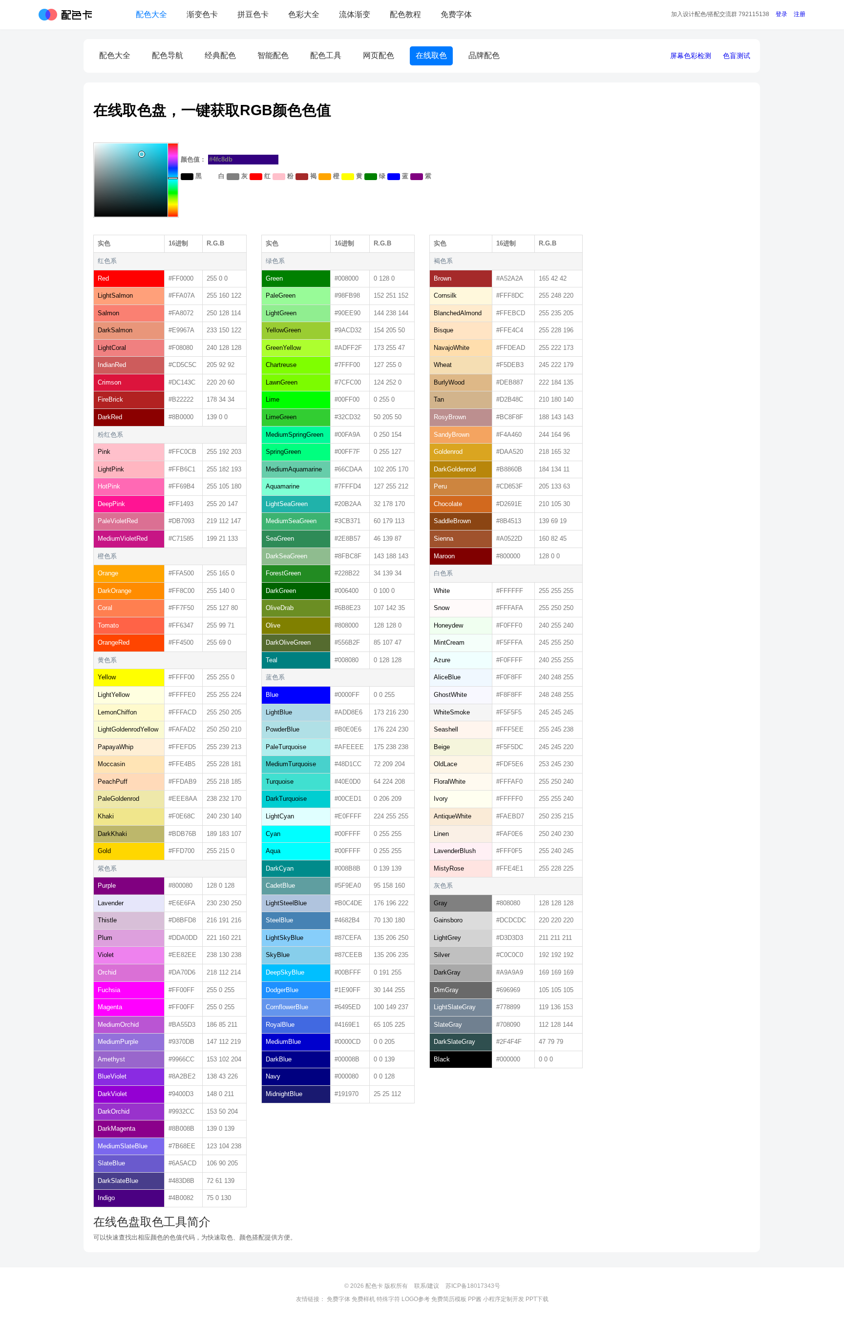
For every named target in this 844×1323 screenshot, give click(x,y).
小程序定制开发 (503, 1299)
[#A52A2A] (301, 176)
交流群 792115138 (720, 14)
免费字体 (456, 14)
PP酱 (475, 1299)
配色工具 (325, 55)
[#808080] (233, 176)
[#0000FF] (393, 176)
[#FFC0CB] (279, 176)
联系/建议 (426, 1285)
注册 (799, 14)
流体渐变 (354, 14)
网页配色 (378, 55)
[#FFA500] (324, 176)
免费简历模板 (448, 1299)
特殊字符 (388, 1299)
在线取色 (431, 55)
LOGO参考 (415, 1299)
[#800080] (416, 176)
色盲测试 (736, 56)
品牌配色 (484, 55)
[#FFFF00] (347, 176)
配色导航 (167, 55)
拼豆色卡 (253, 14)
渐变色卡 (202, 14)
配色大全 (151, 14)
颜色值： (194, 159)
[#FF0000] (256, 176)
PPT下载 (537, 1299)
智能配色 (273, 55)
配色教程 (405, 14)
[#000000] (187, 176)
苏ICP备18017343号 (472, 1285)
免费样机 (363, 1299)
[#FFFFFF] (210, 176)
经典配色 (220, 55)
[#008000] (370, 176)
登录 (781, 14)
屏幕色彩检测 (690, 56)
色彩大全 (303, 14)
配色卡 (65, 14)
